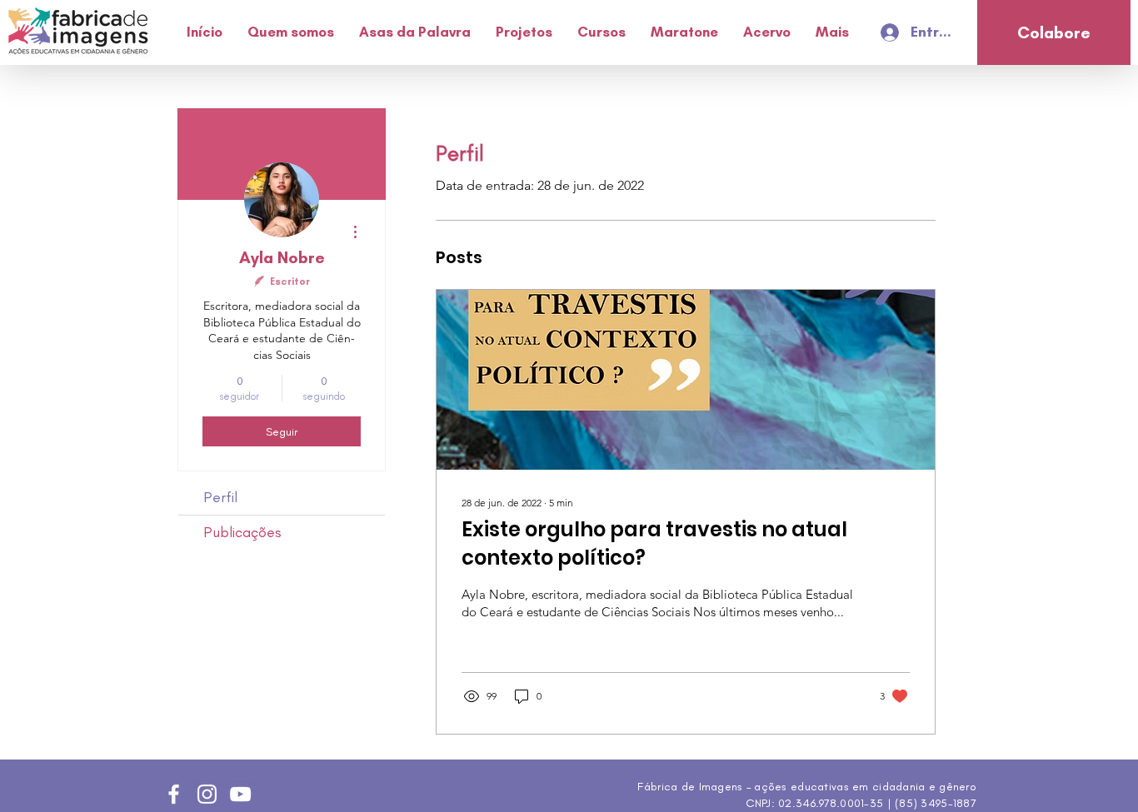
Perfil (220, 497)
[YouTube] (240, 794)
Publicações (242, 532)
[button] (291, 32)
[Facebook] (174, 794)
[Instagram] (207, 794)
